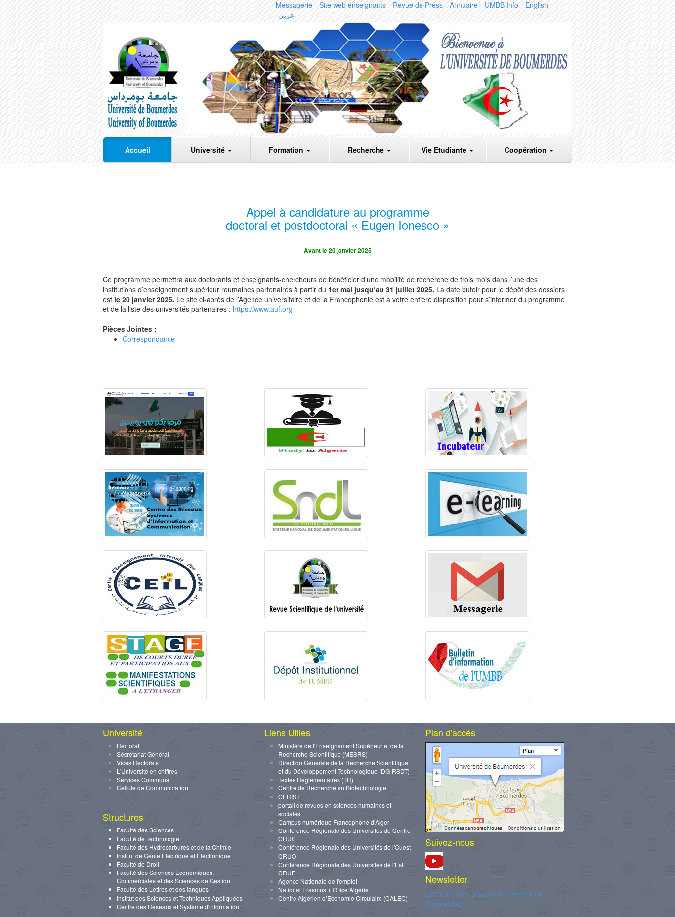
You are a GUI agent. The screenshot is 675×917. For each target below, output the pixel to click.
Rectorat (128, 746)
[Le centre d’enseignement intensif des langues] (155, 616)
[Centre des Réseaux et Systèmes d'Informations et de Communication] (155, 535)
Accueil (137, 150)
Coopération (526, 150)
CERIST (289, 796)
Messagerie (294, 5)
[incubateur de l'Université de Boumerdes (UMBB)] (477, 454)
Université (209, 150)
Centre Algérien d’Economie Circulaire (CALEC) (343, 898)
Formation (287, 150)
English (536, 5)
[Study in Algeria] (316, 454)
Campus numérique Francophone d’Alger (333, 822)
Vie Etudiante (445, 150)
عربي (286, 15)
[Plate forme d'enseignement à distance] (477, 535)
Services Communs (143, 779)
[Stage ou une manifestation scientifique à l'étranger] (155, 697)
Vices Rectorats (138, 762)
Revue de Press (418, 5)
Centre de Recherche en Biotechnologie (332, 788)
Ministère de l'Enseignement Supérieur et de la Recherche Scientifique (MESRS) (341, 750)
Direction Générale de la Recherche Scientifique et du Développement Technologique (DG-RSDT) (344, 766)
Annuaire (464, 5)
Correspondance (149, 339)
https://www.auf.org (263, 309)
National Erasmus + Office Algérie (323, 889)
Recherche (367, 150)
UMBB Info (501, 5)
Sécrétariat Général (143, 754)
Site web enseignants (352, 5)
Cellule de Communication (152, 788)
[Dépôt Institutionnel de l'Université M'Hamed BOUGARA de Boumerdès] (316, 697)
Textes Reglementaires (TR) (315, 779)
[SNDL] (316, 535)
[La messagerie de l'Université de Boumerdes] (477, 616)
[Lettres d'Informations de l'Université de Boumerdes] (477, 697)
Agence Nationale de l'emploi (317, 881)
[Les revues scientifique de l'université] (316, 616)
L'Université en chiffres (147, 771)
